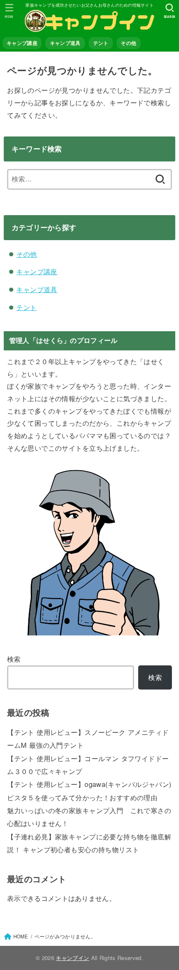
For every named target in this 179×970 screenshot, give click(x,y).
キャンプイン (72, 958)
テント (101, 43)
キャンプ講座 (22, 43)
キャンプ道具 (65, 43)
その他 (128, 43)
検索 (14, 659)
